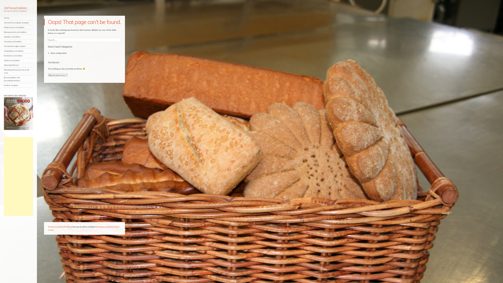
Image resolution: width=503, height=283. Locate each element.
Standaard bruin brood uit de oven (16, 71)
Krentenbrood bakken (13, 56)
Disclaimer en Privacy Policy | (108, 227)
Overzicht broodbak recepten (16, 22)
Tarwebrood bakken (13, 41)
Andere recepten (11, 85)
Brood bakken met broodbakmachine (12, 79)
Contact (51, 230)
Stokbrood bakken (12, 60)
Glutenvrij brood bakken (14, 27)
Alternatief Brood (11, 65)
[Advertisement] (18, 176)
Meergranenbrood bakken (15, 32)
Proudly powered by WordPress (60, 227)
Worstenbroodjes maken (14, 46)
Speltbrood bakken (12, 37)
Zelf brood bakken (15, 8)
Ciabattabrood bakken (14, 51)
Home (6, 18)
